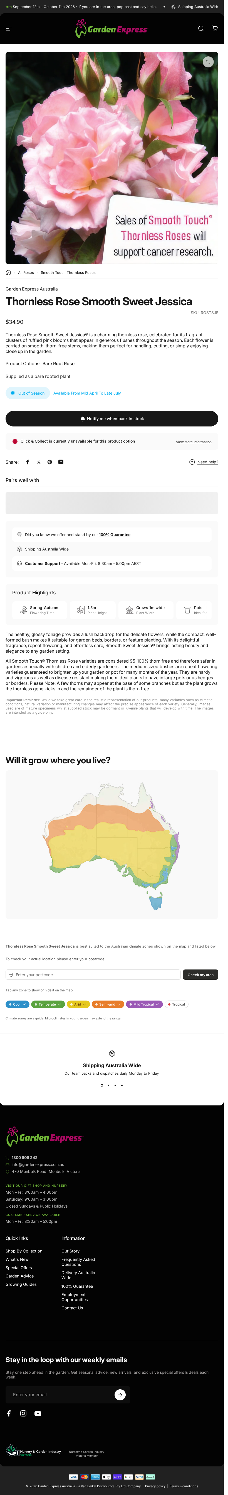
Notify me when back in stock (115, 418)
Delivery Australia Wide (78, 1275)
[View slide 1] (102, 1085)
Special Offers (19, 1267)
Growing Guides (21, 1284)
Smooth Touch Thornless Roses (68, 272)
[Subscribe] (120, 1394)
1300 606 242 (25, 1157)
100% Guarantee (77, 1286)
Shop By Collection (24, 1251)
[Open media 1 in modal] (208, 61)
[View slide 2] (108, 1085)
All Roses (26, 272)
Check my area (201, 975)
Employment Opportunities (74, 1297)
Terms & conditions (184, 1486)
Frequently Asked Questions (78, 1262)
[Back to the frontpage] (8, 272)
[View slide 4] (122, 1085)
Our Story (70, 1251)
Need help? (207, 461)
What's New (17, 1259)
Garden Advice (20, 1276)
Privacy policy (155, 1486)
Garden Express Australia (32, 289)
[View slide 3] (115, 1085)
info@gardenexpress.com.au (38, 1164)
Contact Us (72, 1307)
